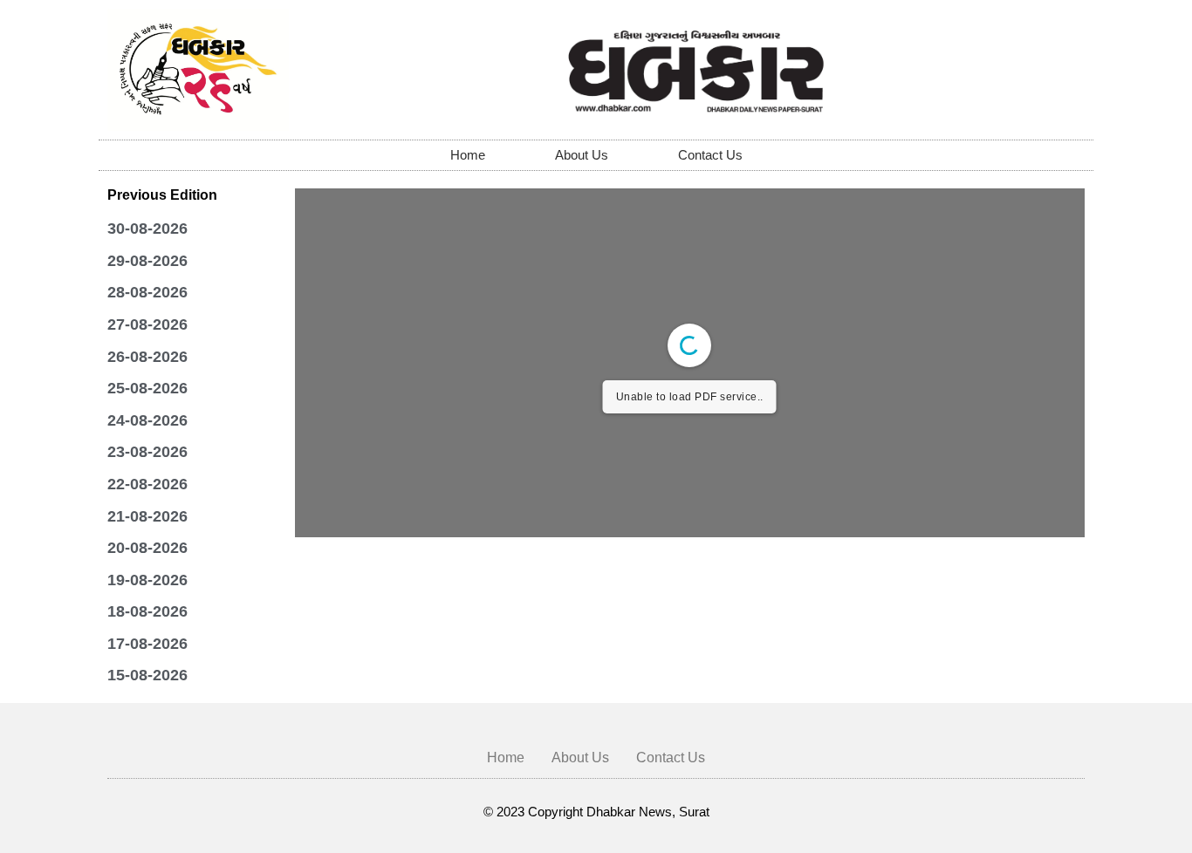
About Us (581, 154)
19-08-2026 (147, 580)
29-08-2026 (147, 261)
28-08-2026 (147, 292)
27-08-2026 (147, 324)
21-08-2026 (147, 516)
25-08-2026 (147, 388)
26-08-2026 (147, 356)
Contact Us (710, 154)
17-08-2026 (147, 643)
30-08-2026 (147, 228)
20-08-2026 (147, 547)
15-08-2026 (147, 675)
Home (467, 154)
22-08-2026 (147, 484)
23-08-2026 (147, 452)
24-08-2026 (147, 420)
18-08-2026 (147, 611)
